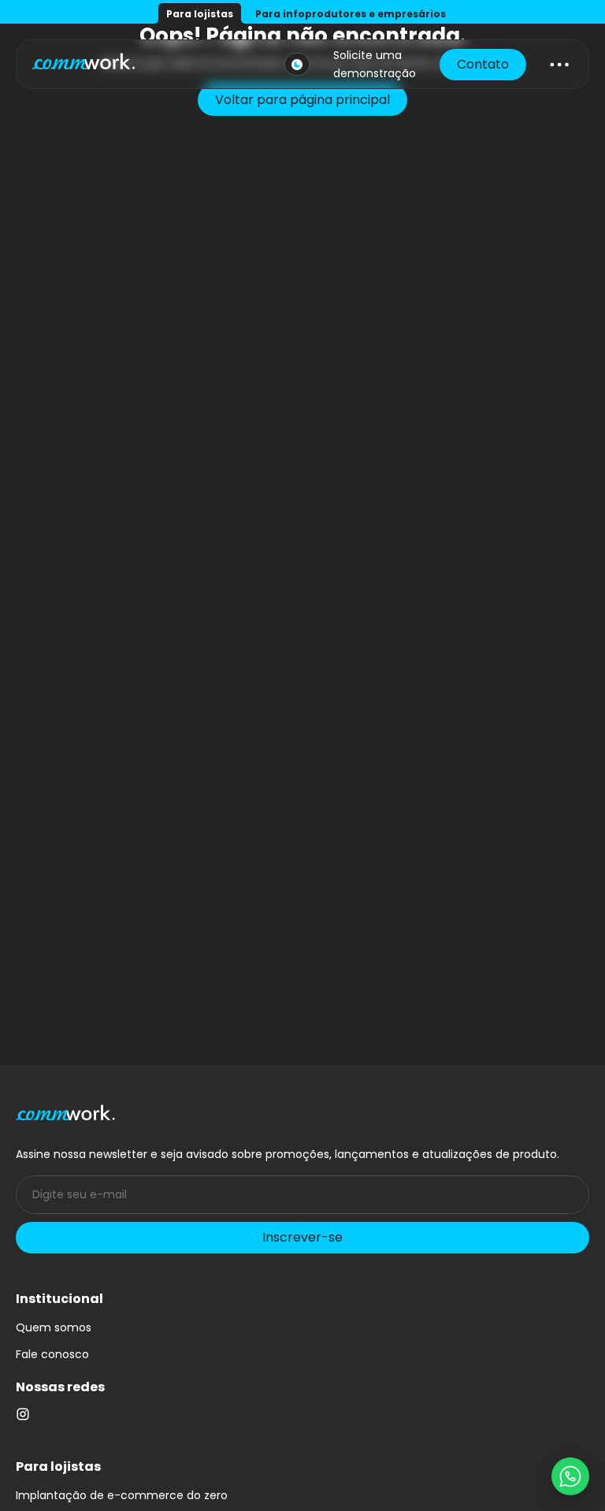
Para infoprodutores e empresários (350, 13)
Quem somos (53, 1327)
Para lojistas (199, 13)
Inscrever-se (302, 1237)
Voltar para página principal (302, 100)
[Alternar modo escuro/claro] (297, 64)
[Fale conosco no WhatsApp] (570, 1476)
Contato (483, 64)
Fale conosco (52, 1354)
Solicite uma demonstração (374, 63)
